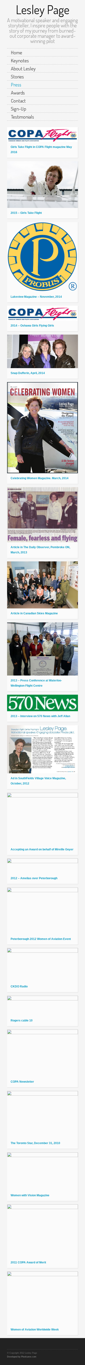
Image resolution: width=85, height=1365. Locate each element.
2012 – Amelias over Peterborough (34, 878)
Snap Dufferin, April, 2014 (28, 373)
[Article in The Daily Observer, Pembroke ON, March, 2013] (42, 514)
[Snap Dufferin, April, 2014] (42, 351)
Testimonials (22, 116)
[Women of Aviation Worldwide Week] (42, 1298)
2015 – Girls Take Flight (26, 213)
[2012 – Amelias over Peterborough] (42, 866)
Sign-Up (18, 108)
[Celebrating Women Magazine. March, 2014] (42, 427)
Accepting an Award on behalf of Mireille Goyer (42, 849)
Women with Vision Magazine (30, 1195)
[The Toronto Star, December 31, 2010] (42, 1114)
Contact (18, 100)
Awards (18, 92)
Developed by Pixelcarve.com (21, 1357)
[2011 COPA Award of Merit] (42, 1230)
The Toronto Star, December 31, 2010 (35, 1143)
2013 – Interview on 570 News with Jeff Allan (40, 716)
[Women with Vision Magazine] (42, 1171)
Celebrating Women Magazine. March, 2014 (39, 478)
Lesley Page (42, 9)
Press (16, 84)
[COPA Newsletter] (42, 1053)
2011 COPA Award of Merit (28, 1262)
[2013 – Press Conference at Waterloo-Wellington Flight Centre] (42, 649)
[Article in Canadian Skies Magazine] (42, 584)
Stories (17, 76)
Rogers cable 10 (22, 1020)
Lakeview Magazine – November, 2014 (36, 296)
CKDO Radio (19, 986)
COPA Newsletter (22, 1081)
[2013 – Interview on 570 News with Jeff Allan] (42, 703)
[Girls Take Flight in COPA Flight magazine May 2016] (42, 134)
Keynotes (20, 60)
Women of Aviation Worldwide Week (35, 1329)
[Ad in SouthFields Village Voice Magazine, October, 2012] (42, 749)
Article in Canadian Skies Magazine (34, 613)
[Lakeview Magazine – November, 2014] (42, 257)
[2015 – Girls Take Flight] (42, 184)
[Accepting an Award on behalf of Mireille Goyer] (42, 818)
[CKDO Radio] (42, 965)
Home (16, 52)
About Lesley (23, 68)
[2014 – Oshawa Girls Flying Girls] (42, 313)
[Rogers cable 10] (42, 1006)
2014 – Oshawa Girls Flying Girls (32, 325)
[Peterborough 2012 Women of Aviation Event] (42, 910)
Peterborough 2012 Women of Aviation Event (41, 939)
